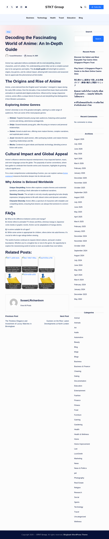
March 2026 (79, 163)
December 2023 (80, 294)
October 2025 (79, 188)
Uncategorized (80, 517)
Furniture (77, 415)
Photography (79, 478)
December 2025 (80, 178)
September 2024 (80, 251)
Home (76, 439)
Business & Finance (82, 366)
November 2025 (80, 183)
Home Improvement (82, 444)
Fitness (77, 405)
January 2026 (79, 173)
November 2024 (80, 241)
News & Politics (80, 468)
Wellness (78, 522)
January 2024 (79, 289)
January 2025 (79, 231)
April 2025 (78, 217)
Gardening (78, 425)
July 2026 (78, 144)
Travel (76, 512)
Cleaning (77, 371)
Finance (77, 400)
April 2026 (78, 159)
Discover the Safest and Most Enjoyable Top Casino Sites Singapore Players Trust (86, 60)
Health (76, 429)
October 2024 (79, 246)
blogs (76, 352)
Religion (77, 488)
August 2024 (79, 256)
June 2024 (78, 265)
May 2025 (78, 212)
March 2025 (79, 222)
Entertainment (79, 391)
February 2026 (80, 168)
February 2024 (80, 285)
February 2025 (80, 226)
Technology (78, 507)
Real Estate (78, 483)
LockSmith (78, 454)
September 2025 (80, 192)
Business (78, 362)
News (76, 463)
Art (75, 328)
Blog (8, 32)
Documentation (80, 381)
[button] (96, 7)
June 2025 (78, 207)
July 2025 (78, 202)
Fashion (77, 396)
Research (78, 492)
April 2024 (78, 275)
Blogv (76, 357)
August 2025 (79, 197)
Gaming (77, 420)
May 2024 (78, 270)
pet (75, 473)
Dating (76, 376)
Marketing (78, 458)
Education (78, 386)
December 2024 (80, 236)
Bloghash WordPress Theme (75, 535)
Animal (77, 318)
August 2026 (79, 139)
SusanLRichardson (32, 300)
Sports (76, 502)
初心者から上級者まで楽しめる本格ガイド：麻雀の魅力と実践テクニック (88, 82)
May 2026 (78, 154)
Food (76, 410)
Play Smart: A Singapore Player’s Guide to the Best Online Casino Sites (88, 71)
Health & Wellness (81, 434)
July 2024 (78, 260)
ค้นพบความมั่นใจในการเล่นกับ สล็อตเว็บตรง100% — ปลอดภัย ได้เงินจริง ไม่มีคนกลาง (88, 94)
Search (89, 32)
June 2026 (78, 149)
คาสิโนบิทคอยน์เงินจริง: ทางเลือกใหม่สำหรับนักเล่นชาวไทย (89, 104)
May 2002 (78, 299)
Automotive (78, 337)
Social (76, 497)
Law (75, 449)
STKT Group (54, 7)
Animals (77, 323)
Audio (76, 332)
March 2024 (79, 280)
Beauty (77, 342)
